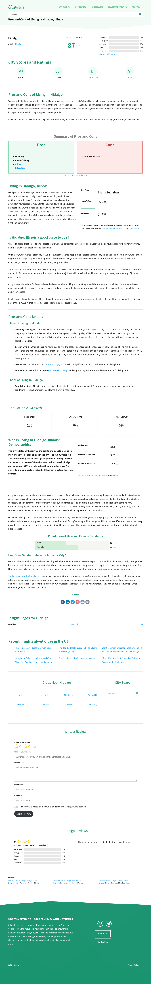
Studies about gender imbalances (24, 576)
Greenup (21, 704)
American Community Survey (115, 228)
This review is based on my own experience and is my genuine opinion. (52, 806)
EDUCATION (92, 77)
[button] (63, 602)
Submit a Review (107, 54)
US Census (135, 228)
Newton (45, 704)
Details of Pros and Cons (75, 175)
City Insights (64, 7)
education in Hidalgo (58, 370)
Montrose (68, 695)
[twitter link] (109, 924)
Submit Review (24, 813)
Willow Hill (92, 695)
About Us (136, 7)
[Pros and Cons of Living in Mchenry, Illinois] (121, 881)
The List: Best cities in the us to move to (77, 658)
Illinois (18, 44)
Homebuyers (80, 7)
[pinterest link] (100, 924)
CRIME (130, 77)
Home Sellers (97, 7)
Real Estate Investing (117, 7)
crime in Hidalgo (51, 364)
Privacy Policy (133, 965)
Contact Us (102, 942)
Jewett (44, 695)
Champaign (92, 704)
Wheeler (69, 704)
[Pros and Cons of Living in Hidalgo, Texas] (30, 881)
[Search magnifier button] (140, 14)
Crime (18, 164)
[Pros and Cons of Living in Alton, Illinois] (76, 881)
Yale (21, 695)
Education (20, 168)
